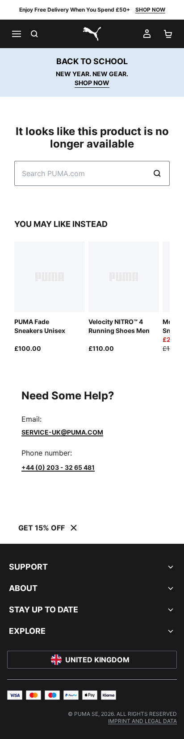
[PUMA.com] (92, 34)
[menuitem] (142, 721)
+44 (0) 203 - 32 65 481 (58, 467)
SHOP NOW (150, 9)
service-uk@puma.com (62, 432)
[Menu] (16, 34)
